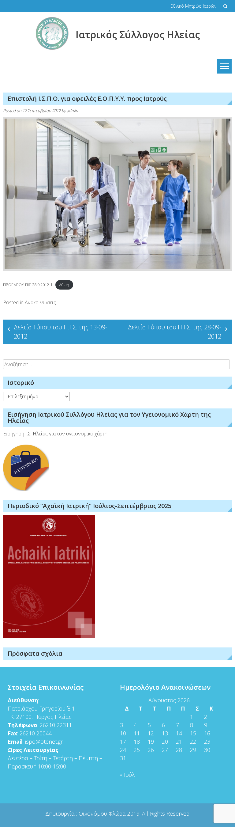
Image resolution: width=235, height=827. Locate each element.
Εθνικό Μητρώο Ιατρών (193, 6)
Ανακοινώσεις (40, 302)
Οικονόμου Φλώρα (103, 813)
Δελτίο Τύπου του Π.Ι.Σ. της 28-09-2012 (174, 331)
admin (72, 110)
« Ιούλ (127, 774)
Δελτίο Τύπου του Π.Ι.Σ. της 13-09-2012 (60, 331)
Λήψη (64, 284)
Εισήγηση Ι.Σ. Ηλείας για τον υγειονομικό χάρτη (55, 433)
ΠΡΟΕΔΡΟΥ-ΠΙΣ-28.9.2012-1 (27, 284)
